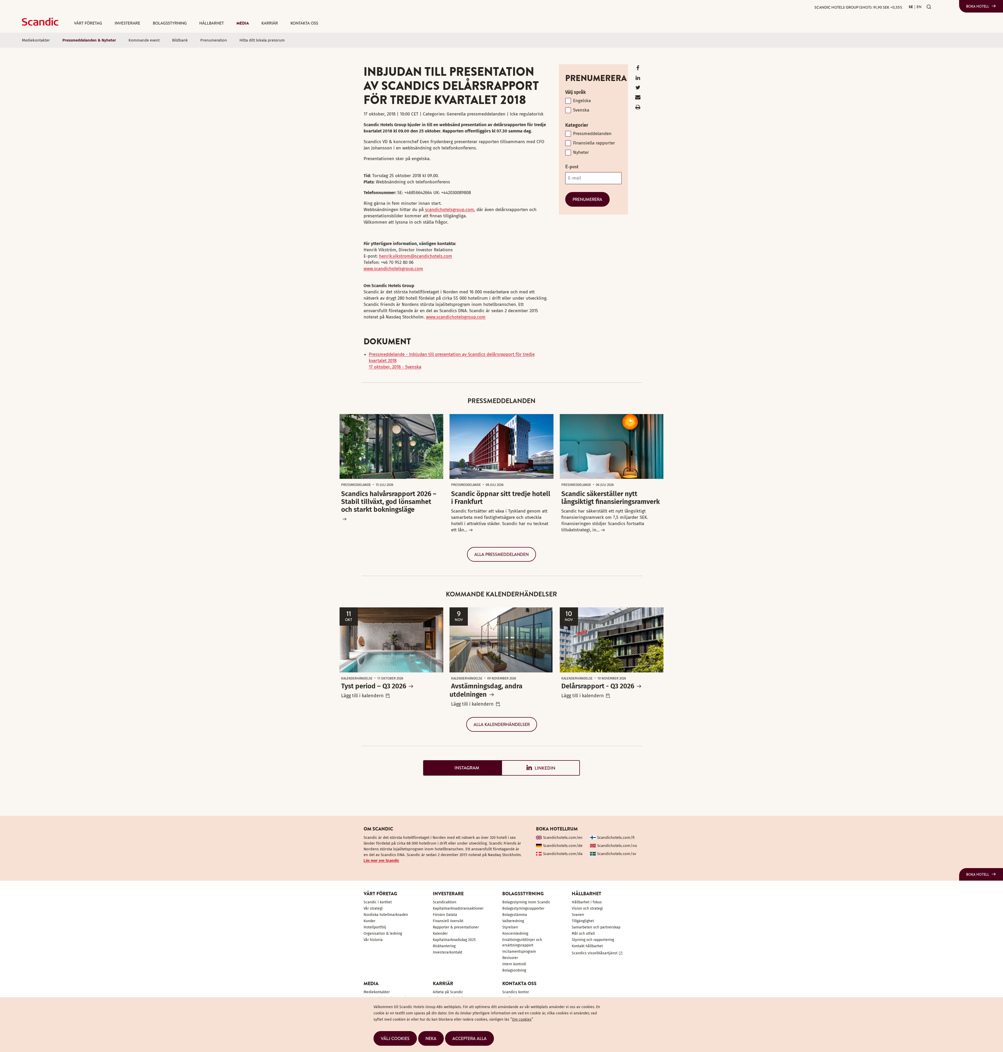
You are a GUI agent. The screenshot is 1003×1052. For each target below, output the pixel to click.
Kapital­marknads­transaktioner (458, 908)
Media (242, 23)
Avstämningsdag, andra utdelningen (486, 690)
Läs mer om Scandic (381, 860)
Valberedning (513, 921)
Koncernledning (515, 933)
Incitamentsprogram (519, 951)
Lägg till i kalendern (362, 696)
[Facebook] (637, 69)
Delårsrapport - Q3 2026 (597, 686)
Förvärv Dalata (445, 914)
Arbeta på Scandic (448, 992)
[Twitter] (637, 88)
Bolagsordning (514, 970)
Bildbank (180, 40)
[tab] (462, 768)
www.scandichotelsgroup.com (393, 268)
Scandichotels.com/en (562, 837)
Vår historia (373, 940)
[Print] (637, 108)
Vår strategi (373, 908)
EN (919, 6)
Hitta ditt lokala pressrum (262, 40)
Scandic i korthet (378, 902)
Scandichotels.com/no (617, 845)
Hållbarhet (211, 23)
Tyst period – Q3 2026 (373, 686)
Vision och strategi (587, 908)
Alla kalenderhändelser (502, 724)
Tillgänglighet (583, 921)
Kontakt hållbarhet (587, 946)
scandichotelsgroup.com (449, 209)
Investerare (127, 23)
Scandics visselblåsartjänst (594, 953)
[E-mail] (637, 98)
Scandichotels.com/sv (616, 853)
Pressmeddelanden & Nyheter (89, 40)
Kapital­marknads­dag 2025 (454, 940)
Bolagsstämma (514, 914)
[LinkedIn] (637, 79)
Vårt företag (88, 23)
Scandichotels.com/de (562, 845)
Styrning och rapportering (593, 940)
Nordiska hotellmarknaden (386, 914)
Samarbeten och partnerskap (596, 927)
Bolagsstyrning (170, 23)
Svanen (578, 914)
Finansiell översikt (448, 921)
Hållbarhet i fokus (587, 902)
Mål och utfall (583, 933)
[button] (395, 1038)
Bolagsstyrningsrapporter (523, 908)
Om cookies (522, 1019)
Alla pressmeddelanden (501, 554)
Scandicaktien (444, 902)
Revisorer (510, 958)
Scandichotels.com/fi (616, 837)
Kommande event (144, 40)
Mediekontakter (36, 40)
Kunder (369, 921)
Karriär (269, 23)
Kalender (440, 933)
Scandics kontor (515, 992)
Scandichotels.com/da (562, 853)
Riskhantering (444, 946)
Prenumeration (213, 40)
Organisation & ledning (383, 933)
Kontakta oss (304, 23)
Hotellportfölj (375, 927)
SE (911, 6)
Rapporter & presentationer (456, 927)
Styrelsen (510, 927)
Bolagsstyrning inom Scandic (526, 902)
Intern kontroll (514, 964)
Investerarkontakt (447, 952)
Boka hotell (977, 6)
